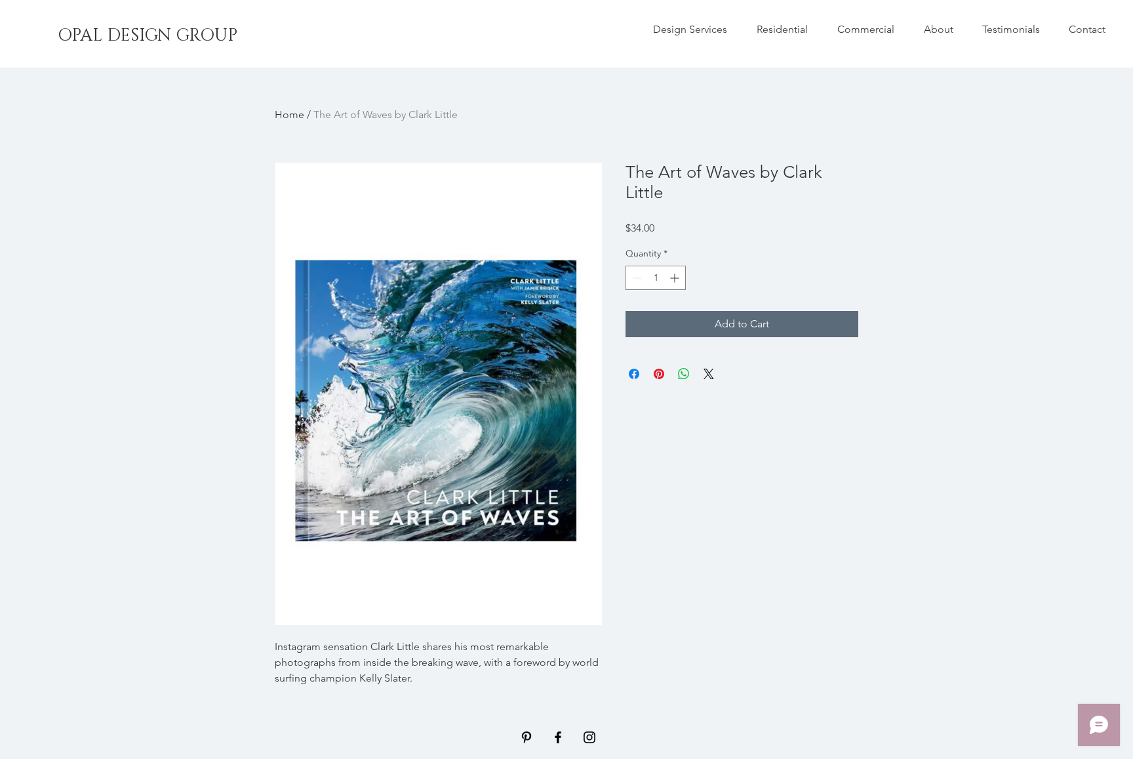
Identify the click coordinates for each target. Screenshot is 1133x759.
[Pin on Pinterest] (659, 374)
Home (289, 114)
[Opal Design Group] (526, 737)
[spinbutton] (655, 277)
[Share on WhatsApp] (684, 374)
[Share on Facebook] (634, 374)
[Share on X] (709, 374)
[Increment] (675, 277)
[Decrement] (635, 277)
